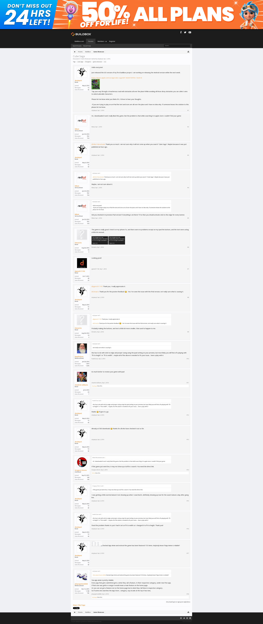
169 (88, 477)
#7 (188, 269)
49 (88, 278)
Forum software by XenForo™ (86, 621)
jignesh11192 (80, 271)
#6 (188, 247)
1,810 (87, 364)
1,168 (87, 591)
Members (100, 41)
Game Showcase (86, 59)
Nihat (77, 129)
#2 (188, 127)
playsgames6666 (81, 584)
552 (88, 136)
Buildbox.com (79, 41)
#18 (188, 594)
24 (88, 392)
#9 (188, 332)
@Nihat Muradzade (98, 144)
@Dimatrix (95, 292)
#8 (188, 297)
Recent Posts (87, 46)
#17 (188, 553)
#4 (188, 188)
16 (88, 250)
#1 (188, 110)
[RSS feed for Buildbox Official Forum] (190, 618)
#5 (188, 218)
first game (88, 61)
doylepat (100, 59)
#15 (188, 501)
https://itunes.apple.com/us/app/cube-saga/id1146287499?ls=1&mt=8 (117, 78)
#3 (188, 155)
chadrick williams (81, 385)
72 (88, 88)
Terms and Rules (187, 621)
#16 (188, 529)
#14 (188, 470)
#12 (188, 415)
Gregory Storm (81, 470)
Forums (90, 41)
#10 (188, 359)
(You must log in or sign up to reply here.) (178, 602)
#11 (188, 383)
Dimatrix (78, 243)
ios (105, 61)
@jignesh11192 (97, 286)
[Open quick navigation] (188, 52)
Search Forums (77, 46)
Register (112, 41)
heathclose (79, 356)
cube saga (80, 61)
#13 (188, 439)
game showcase (97, 61)
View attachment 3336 (99, 575)
